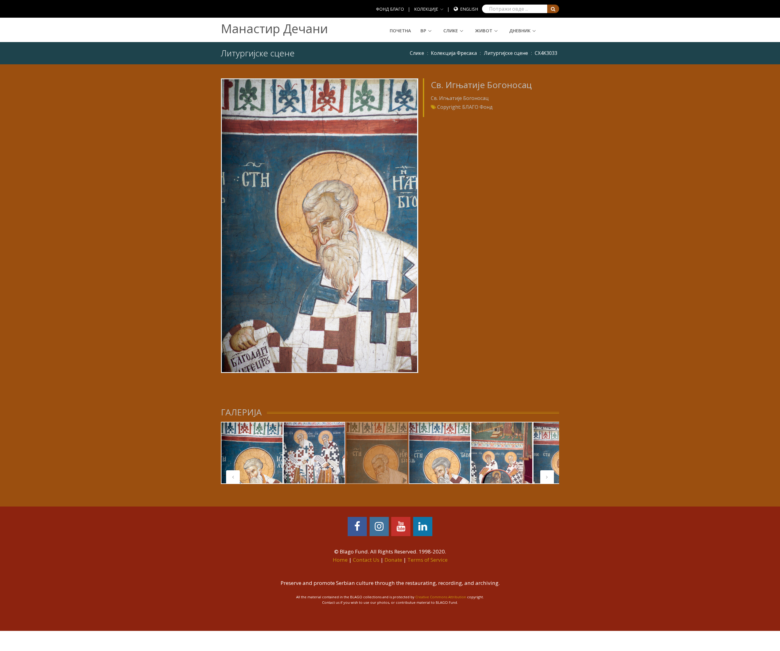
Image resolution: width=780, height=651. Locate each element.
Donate (393, 559)
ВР (423, 30)
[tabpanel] (252, 453)
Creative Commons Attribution (440, 597)
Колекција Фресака (454, 53)
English (469, 9)
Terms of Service (427, 559)
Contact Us (366, 559)
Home (340, 559)
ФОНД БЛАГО (390, 9)
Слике (450, 30)
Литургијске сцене (506, 53)
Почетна (400, 30)
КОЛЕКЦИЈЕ (426, 9)
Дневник (519, 30)
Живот (483, 30)
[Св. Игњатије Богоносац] (319, 225)
